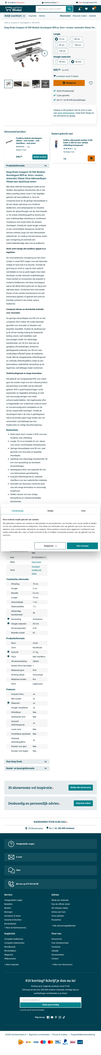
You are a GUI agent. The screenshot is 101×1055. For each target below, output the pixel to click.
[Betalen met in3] (80, 1042)
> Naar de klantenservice (15, 927)
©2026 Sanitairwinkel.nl (15, 1034)
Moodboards (9, 946)
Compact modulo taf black (36, 570)
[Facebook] (48, 1017)
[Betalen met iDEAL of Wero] (28, 1042)
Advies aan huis (58, 911)
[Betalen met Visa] (35, 1042)
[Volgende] (45, 53)
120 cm (62, 51)
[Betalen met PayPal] (65, 1042)
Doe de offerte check (60, 904)
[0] (86, 8)
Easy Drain (36, 562)
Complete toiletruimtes (14, 942)
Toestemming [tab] (17, 511)
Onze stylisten (57, 915)
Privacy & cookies (60, 1034)
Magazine (8, 954)
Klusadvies (56, 919)
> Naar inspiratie (11, 964)
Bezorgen (8, 911)
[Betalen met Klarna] (72, 1042)
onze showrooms (66, 113)
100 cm (78, 45)
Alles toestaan (82, 546)
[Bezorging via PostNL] (21, 1042)
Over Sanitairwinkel (59, 942)
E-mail (19, 857)
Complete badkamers (13, 939)
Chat (18, 870)
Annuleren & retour (12, 915)
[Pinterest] (55, 1017)
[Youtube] (51, 1017)
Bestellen (8, 904)
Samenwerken (57, 954)
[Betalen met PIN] (58, 1042)
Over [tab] (83, 511)
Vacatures (55, 946)
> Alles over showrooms (61, 964)
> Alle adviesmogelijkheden (63, 925)
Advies (42, 15)
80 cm (77, 39)
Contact (54, 958)
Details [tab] (51, 511)
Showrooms (65, 15)
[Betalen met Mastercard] (50, 1042)
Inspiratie (32, 15)
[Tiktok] (63, 1017)
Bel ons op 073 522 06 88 (27, 883)
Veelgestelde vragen (25, 843)
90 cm (61, 45)
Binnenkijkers (10, 950)
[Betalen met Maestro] (43, 1042)
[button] (91, 83)
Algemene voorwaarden (39, 1034)
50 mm (78, 61)
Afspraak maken (80, 15)
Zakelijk (92, 15)
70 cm (61, 39)
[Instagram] (59, 1017)
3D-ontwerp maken (59, 908)
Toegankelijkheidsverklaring (82, 1034)
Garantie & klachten (13, 919)
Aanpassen (48, 546)
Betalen (7, 908)
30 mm (62, 61)
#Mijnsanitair (10, 958)
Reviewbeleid (10, 923)
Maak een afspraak (59, 900)
